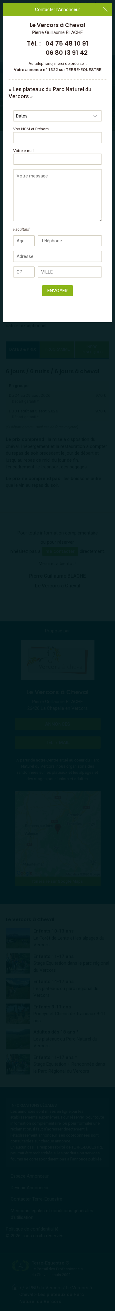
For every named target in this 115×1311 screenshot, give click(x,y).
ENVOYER (57, 290)
